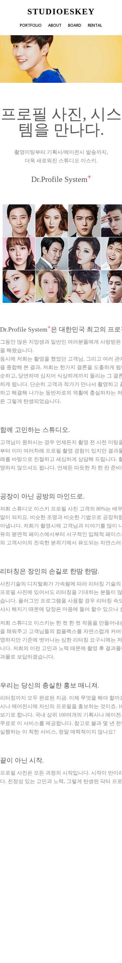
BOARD (74, 25)
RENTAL (95, 25)
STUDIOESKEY (61, 11)
